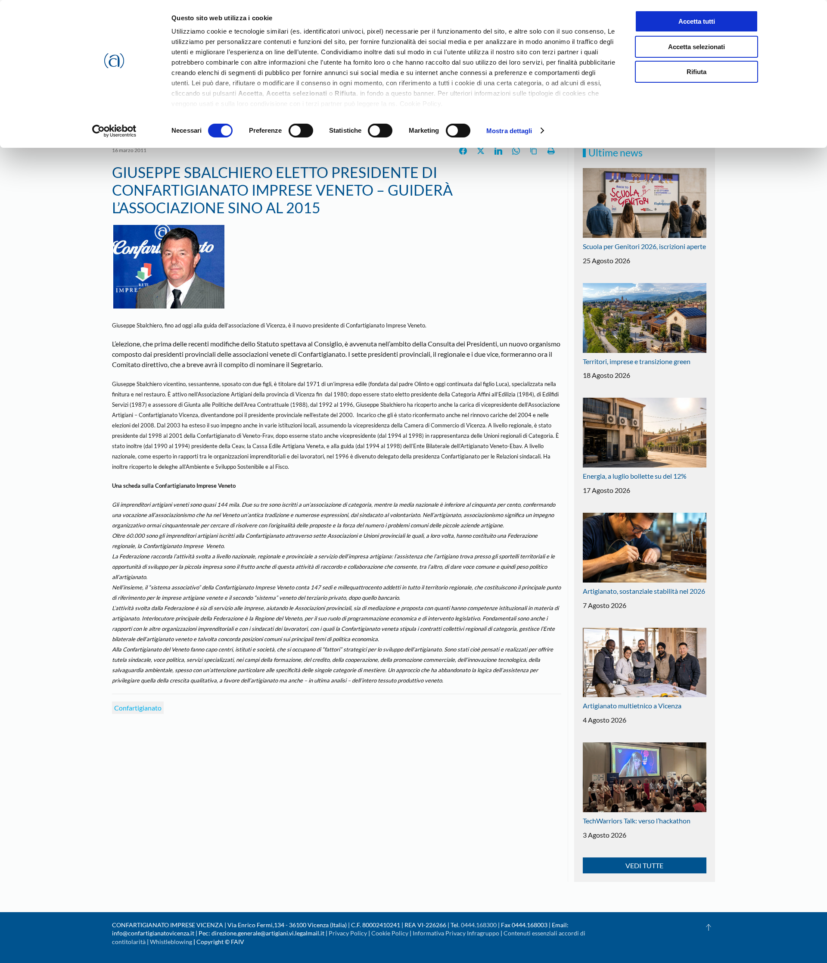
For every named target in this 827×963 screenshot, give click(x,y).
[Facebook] (463, 151)
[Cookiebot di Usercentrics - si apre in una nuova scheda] (114, 131)
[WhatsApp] (516, 151)
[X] (480, 151)
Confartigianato (138, 708)
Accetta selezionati (696, 46)
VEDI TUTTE (644, 865)
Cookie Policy (389, 933)
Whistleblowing (171, 941)
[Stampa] (551, 151)
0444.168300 (479, 925)
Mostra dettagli (509, 130)
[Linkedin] (498, 151)
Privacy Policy (348, 933)
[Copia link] (533, 151)
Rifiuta (696, 71)
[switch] (301, 130)
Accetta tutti (696, 21)
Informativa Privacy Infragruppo (456, 933)
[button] (708, 927)
